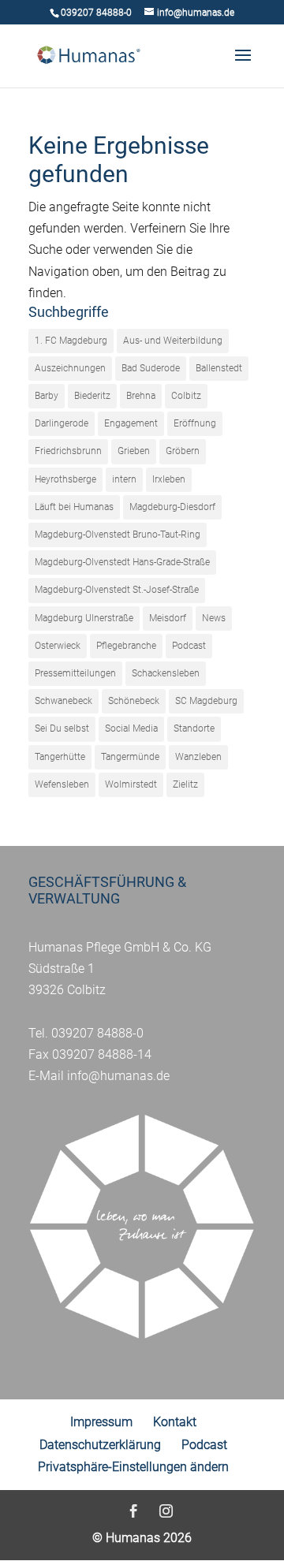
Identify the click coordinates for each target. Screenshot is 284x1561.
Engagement (131, 423)
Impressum (101, 1421)
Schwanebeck (63, 700)
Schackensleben (166, 673)
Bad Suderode (150, 368)
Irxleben (168, 479)
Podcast (189, 645)
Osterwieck (57, 645)
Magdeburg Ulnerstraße (84, 618)
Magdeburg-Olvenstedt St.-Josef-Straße (117, 589)
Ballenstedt (219, 368)
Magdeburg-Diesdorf (172, 506)
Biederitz (92, 395)
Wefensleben (62, 784)
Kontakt (174, 1421)
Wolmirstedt (131, 784)
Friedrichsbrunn (68, 450)
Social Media (131, 728)
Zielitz (185, 784)
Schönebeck (133, 700)
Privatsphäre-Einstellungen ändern (133, 1466)
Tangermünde (130, 756)
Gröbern (183, 450)
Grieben (134, 450)
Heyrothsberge (65, 479)
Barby (46, 395)
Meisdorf (167, 618)
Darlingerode (61, 423)
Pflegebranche (126, 645)
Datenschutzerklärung (100, 1444)
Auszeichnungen (70, 368)
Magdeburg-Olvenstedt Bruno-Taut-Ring (117, 534)
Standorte (194, 728)
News (214, 618)
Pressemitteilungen (75, 673)
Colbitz (186, 395)
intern (124, 479)
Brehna (140, 395)
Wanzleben (198, 756)
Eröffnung (195, 423)
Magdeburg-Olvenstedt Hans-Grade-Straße (122, 562)
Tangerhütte (60, 756)
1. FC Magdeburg (71, 340)
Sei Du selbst (62, 728)
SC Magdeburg (206, 700)
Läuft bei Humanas (74, 506)
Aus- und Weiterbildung (172, 340)
